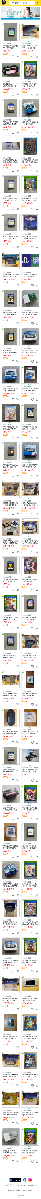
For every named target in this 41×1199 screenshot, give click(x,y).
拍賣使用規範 (27, 1190)
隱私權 (18, 1190)
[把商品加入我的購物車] (17, 56)
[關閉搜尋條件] (20, 3)
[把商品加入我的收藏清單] (13, 56)
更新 (35, 1185)
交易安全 (21, 1195)
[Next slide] (18, 32)
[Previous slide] (3, 32)
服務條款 (11, 1190)
